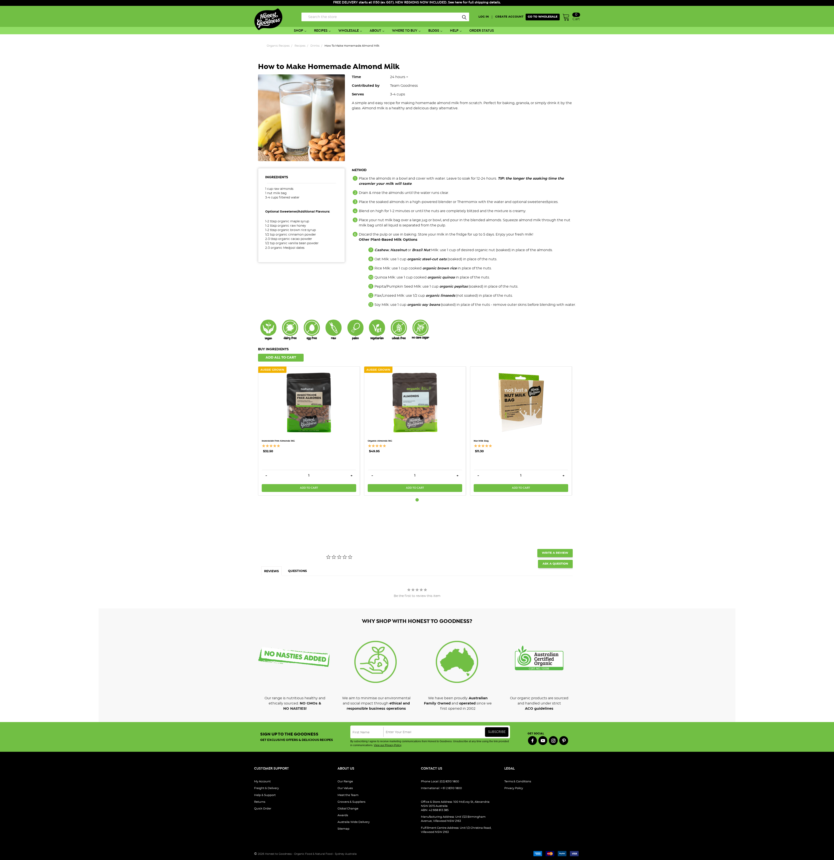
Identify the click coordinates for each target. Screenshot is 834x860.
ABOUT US (346, 768)
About (375, 30)
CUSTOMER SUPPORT (271, 768)
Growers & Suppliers (351, 802)
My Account (262, 781)
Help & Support (265, 795)
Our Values (345, 788)
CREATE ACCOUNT (509, 16)
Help (454, 30)
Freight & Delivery (266, 788)
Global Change (348, 808)
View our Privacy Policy (387, 745)
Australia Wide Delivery (354, 822)
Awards (343, 815)
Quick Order (262, 808)
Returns (259, 802)
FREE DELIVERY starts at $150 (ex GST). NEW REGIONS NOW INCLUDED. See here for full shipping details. (417, 2)
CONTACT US (431, 768)
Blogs (433, 30)
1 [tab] (417, 499)
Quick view (309, 375)
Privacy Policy (513, 788)
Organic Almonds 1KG (380, 441)
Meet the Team (348, 795)
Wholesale (348, 30)
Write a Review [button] (555, 553)
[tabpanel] (311, 431)
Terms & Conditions (517, 781)
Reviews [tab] (271, 571)
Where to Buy (404, 30)
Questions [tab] (297, 571)
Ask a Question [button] (555, 563)
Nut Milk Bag (481, 441)
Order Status (481, 30)
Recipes (321, 30)
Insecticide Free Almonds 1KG (278, 441)
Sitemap (343, 828)
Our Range (345, 781)
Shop (298, 30)
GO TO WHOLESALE (543, 16)
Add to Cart (309, 488)
